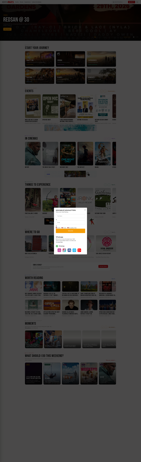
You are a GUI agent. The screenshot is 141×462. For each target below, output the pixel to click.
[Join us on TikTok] (64, 250)
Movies (64, 228)
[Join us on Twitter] (74, 250)
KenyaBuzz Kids (72, 228)
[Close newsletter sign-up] (85, 210)
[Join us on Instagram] (59, 250)
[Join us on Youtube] (79, 250)
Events (58, 228)
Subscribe (70, 231)
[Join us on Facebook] (69, 250)
